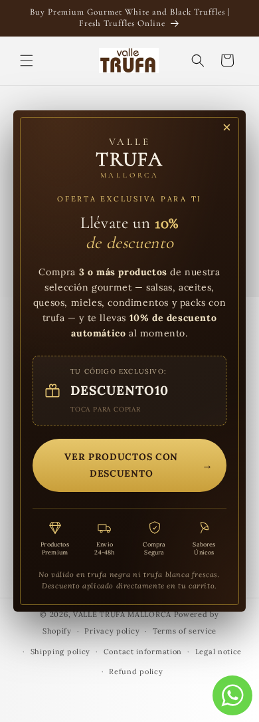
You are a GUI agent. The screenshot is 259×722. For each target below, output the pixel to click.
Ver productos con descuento (138, 465)
